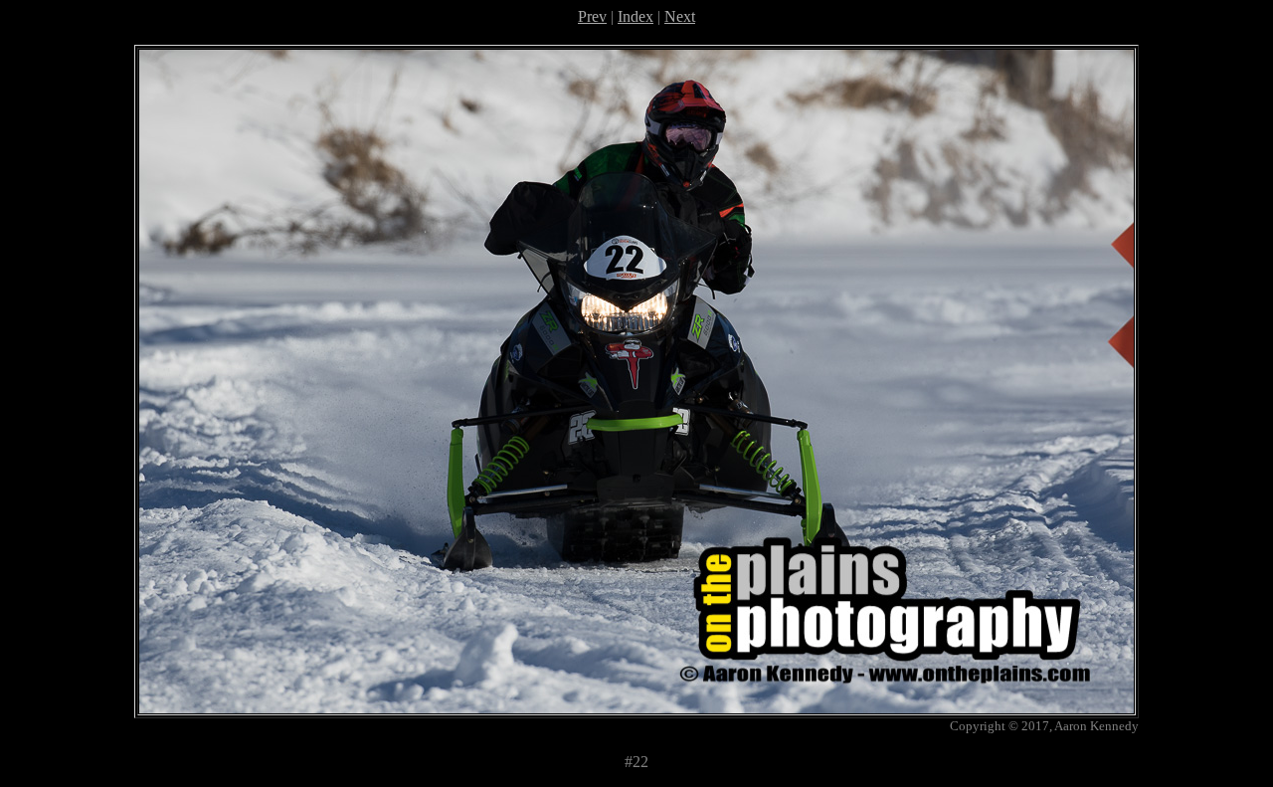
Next (679, 16)
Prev (592, 16)
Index (635, 16)
